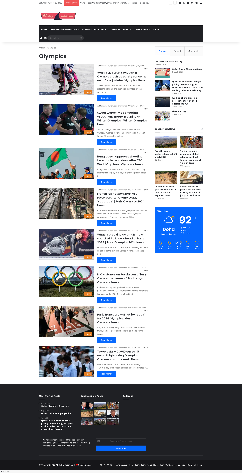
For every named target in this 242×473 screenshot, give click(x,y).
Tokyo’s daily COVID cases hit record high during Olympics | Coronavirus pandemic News (118, 355)
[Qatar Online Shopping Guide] (162, 73)
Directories (141, 29)
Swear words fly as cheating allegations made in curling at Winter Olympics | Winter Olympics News (122, 118)
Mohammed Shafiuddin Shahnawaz (113, 66)
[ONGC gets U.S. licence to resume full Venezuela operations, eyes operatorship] (100, 421)
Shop (156, 29)
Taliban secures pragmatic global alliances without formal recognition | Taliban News (190, 157)
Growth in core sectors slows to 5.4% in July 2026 (166, 154)
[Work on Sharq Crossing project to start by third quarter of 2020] (162, 102)
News (114, 29)
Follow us (128, 396)
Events (127, 29)
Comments (193, 51)
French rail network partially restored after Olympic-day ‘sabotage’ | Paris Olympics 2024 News (121, 199)
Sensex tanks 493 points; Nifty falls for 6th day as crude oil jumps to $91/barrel (190, 191)
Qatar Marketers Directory (168, 61)
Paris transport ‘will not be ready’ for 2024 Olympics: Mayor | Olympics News (121, 318)
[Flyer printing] (162, 115)
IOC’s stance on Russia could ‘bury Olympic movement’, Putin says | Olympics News (122, 278)
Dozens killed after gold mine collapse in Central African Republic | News (165, 191)
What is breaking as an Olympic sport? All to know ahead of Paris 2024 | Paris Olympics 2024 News (120, 238)
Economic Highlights (94, 29)
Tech (162, 465)
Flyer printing (179, 111)
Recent (177, 51)
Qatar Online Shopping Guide (187, 69)
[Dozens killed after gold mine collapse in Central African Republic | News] (166, 177)
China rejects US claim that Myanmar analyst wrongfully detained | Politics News (115, 3)
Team (137, 465)
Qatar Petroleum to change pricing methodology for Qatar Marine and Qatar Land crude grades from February (187, 86)
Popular (162, 51)
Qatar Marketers (85, 465)
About (124, 465)
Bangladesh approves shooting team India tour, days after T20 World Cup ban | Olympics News (120, 160)
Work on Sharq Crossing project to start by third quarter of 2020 (184, 101)
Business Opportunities (64, 29)
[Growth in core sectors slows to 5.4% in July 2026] (166, 142)
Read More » (106, 98)
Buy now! (182, 465)
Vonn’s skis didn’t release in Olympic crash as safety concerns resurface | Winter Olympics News (121, 76)
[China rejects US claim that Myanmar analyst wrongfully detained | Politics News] (87, 405)
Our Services (171, 465)
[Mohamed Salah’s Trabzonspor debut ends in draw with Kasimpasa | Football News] (87, 421)
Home (44, 29)
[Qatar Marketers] (58, 15)
